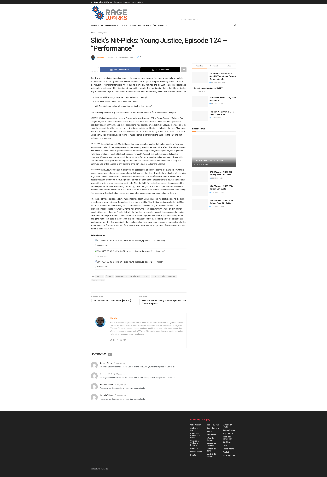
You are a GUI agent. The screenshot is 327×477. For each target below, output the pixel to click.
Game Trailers (213, 428)
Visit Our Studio (137, 2)
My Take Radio (136, 276)
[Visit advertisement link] (138, 287)
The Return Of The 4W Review (208, 160)
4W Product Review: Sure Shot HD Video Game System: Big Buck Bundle (222, 76)
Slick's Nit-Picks (158, 276)
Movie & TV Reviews (211, 455)
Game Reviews (213, 425)
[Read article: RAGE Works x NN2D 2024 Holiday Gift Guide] (200, 190)
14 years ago (120, 363)
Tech (122, 25)
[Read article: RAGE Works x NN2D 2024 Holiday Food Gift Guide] (200, 204)
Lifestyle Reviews (210, 439)
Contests (194, 448)
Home (93, 33)
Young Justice (98, 280)
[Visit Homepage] (110, 13)
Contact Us (118, 2)
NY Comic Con (229, 430)
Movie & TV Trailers (227, 426)
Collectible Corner (139, 25)
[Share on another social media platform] (183, 69)
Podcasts (127, 2)
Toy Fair (226, 452)
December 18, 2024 (217, 178)
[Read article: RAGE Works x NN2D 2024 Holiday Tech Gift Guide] (200, 176)
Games (94, 25)
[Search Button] (235, 25)
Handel (101, 57)
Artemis (100, 276)
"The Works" (195, 425)
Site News (94, 2)
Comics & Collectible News (195, 435)
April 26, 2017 (113, 57)
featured (109, 276)
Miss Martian (121, 276)
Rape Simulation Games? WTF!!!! (208, 88)
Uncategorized (102, 33)
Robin (146, 276)
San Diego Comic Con (227, 438)
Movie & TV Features (211, 444)
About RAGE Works (106, 2)
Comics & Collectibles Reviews (195, 443)
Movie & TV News (211, 450)
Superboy (172, 276)
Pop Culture (228, 433)
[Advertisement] (189, 11)
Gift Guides (211, 435)
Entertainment (108, 25)
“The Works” (159, 25)
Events (193, 455)
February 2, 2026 (201, 164)
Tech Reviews (228, 449)
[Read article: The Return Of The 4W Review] (214, 151)
